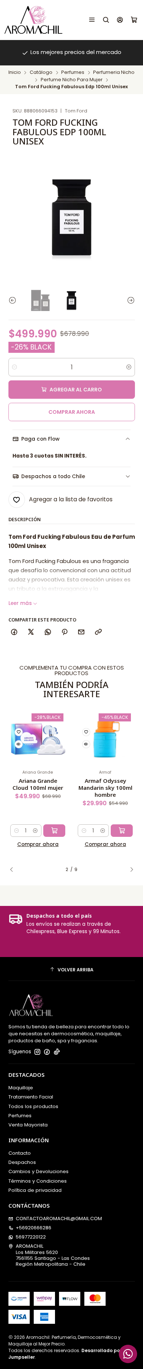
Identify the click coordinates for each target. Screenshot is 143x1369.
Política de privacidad (35, 1190)
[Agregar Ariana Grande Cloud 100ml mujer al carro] (54, 830)
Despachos (22, 1162)
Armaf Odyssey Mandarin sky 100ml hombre (105, 787)
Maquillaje (20, 1087)
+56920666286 (33, 1227)
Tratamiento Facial (30, 1096)
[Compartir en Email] (81, 632)
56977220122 (31, 1236)
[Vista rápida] (19, 744)
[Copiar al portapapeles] (98, 632)
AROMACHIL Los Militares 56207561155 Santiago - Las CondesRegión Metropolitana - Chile (53, 1255)
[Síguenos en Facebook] (47, 1052)
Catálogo (41, 72)
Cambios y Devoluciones (38, 1171)
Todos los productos (33, 1106)
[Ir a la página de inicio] (33, 20)
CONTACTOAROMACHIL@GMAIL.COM (59, 1218)
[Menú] (92, 19)
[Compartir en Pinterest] (64, 632)
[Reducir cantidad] (14, 367)
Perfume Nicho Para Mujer (72, 80)
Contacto (19, 1153)
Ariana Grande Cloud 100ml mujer (37, 784)
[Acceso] (120, 19)
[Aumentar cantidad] (129, 367)
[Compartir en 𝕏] (31, 632)
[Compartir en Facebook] (14, 632)
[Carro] (134, 19)
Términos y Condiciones (37, 1181)
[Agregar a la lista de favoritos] (19, 732)
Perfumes (72, 72)
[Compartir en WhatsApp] (48, 632)
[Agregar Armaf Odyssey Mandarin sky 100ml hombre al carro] (122, 830)
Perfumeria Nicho (114, 72)
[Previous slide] (13, 300)
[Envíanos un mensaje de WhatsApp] (128, 1354)
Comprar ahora (71, 412)
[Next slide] (129, 300)
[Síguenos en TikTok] (57, 1052)
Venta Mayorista (28, 1124)
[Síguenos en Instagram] (37, 1052)
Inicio (14, 72)
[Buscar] (106, 19)
